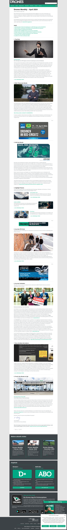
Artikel (17, 5)
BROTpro (19, 528)
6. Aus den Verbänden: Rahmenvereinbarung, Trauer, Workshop (26, 33)
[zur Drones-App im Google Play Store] (21, 511)
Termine (36, 5)
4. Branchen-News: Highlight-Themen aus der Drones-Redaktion (26, 30)
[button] (65, 515)
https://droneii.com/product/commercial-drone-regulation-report (31, 184)
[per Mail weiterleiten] (21, 429)
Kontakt (31, 523)
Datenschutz (27, 523)
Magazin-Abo (21, 5)
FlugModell (32, 528)
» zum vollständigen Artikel (19, 79)
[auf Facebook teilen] (14, 429)
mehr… (29, 456)
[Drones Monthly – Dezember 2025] (49, 443)
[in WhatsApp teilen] (20, 429)
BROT (15, 528)
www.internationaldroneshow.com (20, 407)
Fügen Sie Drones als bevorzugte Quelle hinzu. (38, 426)
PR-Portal (31, 5)
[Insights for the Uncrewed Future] (16, 1)
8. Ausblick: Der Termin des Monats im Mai (22, 35)
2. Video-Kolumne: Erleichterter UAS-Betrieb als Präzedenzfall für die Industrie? (28, 28)
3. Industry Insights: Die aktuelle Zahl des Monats (23, 29)
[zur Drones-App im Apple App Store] (34, 511)
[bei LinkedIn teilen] (17, 429)
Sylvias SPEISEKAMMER (25, 528)
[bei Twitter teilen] (15, 429)
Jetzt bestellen (45, 487)
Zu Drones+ (22, 487)
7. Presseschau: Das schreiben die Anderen (22, 34)
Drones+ (40, 5)
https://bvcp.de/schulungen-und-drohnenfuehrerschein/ (41, 339)
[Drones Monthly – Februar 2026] (18, 443)
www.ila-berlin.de (36, 317)
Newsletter (27, 5)
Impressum (22, 523)
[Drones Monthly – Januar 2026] (33, 443)
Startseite (12, 5)
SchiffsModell (37, 528)
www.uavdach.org (35, 331)
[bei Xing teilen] (18, 429)
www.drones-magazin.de (18, 412)
